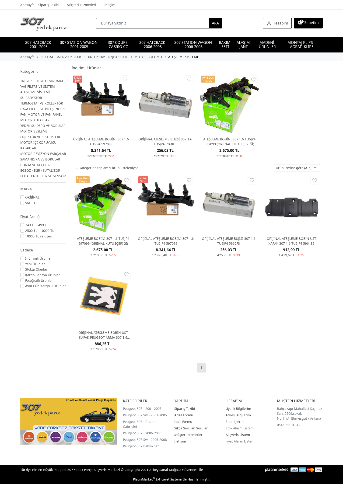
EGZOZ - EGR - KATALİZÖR (40, 170)
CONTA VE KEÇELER (35, 165)
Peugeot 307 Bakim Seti (141, 446)
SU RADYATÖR (31, 97)
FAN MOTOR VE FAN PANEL (41, 114)
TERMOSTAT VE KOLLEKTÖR (41, 103)
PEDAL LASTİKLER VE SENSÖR (43, 176)
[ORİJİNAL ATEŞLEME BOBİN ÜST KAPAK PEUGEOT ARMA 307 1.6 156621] (103, 297)
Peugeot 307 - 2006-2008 (142, 433)
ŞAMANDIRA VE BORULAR (40, 159)
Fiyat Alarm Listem (240, 441)
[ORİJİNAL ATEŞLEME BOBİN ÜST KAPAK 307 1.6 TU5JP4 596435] (291, 203)
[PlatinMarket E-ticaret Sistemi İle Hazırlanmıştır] (276, 469)
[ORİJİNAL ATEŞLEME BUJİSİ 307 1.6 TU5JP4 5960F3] (165, 103)
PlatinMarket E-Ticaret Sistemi (157, 479)
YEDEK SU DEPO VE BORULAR (43, 125)
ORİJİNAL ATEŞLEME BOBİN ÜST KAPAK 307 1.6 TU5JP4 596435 (291, 241)
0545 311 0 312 (288, 425)
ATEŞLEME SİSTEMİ (35, 92)
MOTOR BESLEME (34, 131)
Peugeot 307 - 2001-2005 (142, 408)
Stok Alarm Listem (240, 428)
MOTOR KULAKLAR (34, 120)
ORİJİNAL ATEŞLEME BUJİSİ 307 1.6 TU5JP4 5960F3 (165, 141)
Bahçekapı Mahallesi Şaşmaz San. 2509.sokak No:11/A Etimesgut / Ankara (299, 413)
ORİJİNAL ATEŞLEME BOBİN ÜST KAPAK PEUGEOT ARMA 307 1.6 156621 (103, 335)
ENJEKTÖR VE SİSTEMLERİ (40, 137)
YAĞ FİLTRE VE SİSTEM (37, 86)
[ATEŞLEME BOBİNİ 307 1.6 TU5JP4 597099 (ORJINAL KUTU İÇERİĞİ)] (229, 103)
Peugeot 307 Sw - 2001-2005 (145, 415)
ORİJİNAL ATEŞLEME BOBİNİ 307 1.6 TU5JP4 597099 (101, 141)
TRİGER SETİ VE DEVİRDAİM (41, 81)
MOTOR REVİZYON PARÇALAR (43, 153)
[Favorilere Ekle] (125, 80)
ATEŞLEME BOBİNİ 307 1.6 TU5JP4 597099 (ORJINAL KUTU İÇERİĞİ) (229, 141)
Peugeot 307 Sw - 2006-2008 (145, 439)
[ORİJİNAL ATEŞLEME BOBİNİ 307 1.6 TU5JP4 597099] (101, 103)
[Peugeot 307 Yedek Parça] (58, 23)
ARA (215, 23)
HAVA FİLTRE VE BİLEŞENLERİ (42, 109)
